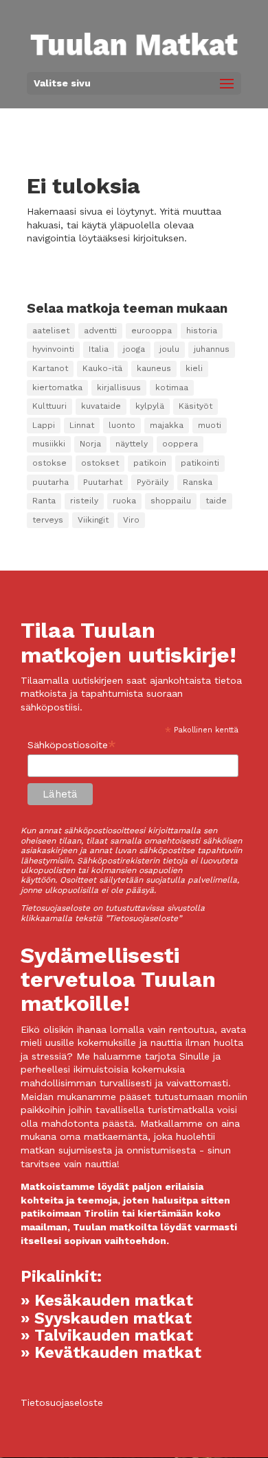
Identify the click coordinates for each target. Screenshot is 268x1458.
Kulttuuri (49, 406)
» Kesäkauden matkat (107, 1300)
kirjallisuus (119, 387)
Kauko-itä (102, 368)
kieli (194, 368)
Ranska (197, 482)
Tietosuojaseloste (62, 1402)
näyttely (131, 444)
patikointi (200, 463)
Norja (90, 444)
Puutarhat (102, 482)
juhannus (212, 349)
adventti (100, 330)
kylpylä (149, 406)
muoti (209, 425)
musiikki (48, 444)
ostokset (100, 463)
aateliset (50, 330)
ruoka (124, 500)
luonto (122, 425)
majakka (166, 425)
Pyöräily (152, 482)
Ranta (44, 500)
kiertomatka (57, 387)
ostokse (49, 463)
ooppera (180, 444)
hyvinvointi (53, 349)
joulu (169, 349)
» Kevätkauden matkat (111, 1352)
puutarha (50, 482)
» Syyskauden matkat (106, 1318)
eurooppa (151, 330)
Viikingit (93, 520)
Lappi (43, 425)
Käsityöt (195, 406)
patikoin (149, 463)
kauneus (154, 368)
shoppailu (170, 500)
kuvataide (101, 406)
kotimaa (171, 387)
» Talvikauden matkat (107, 1335)
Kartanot (50, 368)
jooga (134, 349)
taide (216, 500)
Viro (131, 520)
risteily (84, 500)
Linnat (81, 425)
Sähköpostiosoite (71, 745)
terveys (47, 520)
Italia (99, 349)
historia (201, 330)
